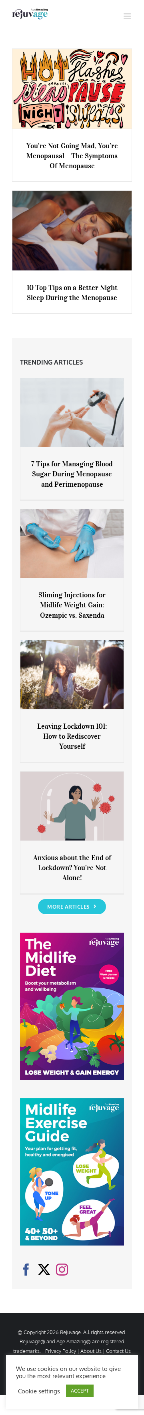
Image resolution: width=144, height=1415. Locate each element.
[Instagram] (62, 1270)
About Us (91, 1351)
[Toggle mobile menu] (128, 16)
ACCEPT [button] (80, 1390)
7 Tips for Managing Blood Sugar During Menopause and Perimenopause (72, 474)
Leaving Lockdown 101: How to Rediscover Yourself (72, 736)
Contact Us (118, 1351)
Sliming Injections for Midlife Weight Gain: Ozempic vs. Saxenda (72, 605)
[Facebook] (26, 1270)
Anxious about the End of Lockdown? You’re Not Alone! (72, 867)
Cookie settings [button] (39, 1391)
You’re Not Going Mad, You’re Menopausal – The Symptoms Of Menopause (72, 155)
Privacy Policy (60, 1351)
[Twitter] (44, 1270)
